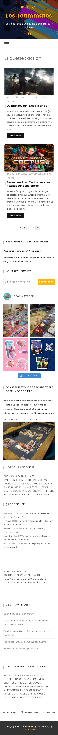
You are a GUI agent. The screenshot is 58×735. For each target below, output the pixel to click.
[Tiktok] (33, 7)
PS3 (32, 97)
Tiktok (51, 712)
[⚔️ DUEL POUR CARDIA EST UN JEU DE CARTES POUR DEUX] (42, 354)
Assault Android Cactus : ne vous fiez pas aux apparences (28, 184)
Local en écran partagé (40, 174)
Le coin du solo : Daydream (18, 613)
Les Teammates (29, 15)
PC (28, 97)
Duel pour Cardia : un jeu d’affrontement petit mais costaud (26, 622)
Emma (7, 521)
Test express (42, 97)
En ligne (21, 97)
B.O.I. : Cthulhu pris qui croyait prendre (28, 491)
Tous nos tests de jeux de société (24, 579)
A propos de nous (14, 571)
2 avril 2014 (45, 167)
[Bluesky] (22, 7)
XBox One (11, 101)
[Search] (29, 34)
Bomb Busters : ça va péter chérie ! (25, 487)
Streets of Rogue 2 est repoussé (24, 693)
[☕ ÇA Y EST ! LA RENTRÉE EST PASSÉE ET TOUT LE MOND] (15, 354)
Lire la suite (15, 135)
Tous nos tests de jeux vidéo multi (25, 582)
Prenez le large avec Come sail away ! (27, 483)
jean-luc (7, 536)
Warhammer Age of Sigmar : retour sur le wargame (26, 633)
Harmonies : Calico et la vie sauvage (26, 494)
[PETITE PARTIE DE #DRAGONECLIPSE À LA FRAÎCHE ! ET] (42, 320)
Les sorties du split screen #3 (22, 697)
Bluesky (12, 712)
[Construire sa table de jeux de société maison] (29, 440)
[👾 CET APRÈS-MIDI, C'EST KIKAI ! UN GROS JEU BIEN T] (15, 320)
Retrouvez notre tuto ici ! (20, 419)
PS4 (14, 178)
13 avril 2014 (45, 91)
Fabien (7, 528)
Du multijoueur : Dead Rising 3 (27, 105)
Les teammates (20, 91)
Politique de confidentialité (22, 575)
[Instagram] (28, 7)
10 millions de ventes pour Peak (21, 648)
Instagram (31, 712)
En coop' (11, 97)
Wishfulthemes (29, 729)
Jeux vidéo (22, 174)
